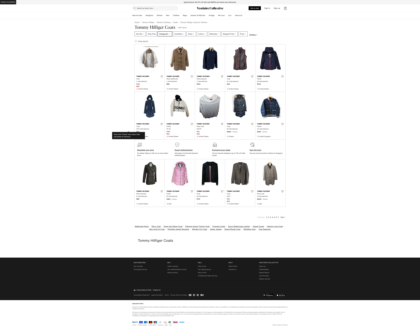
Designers (149, 15)
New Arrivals (137, 15)
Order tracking (172, 266)
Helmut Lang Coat (275, 226)
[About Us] (244, 15)
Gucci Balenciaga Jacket (239, 226)
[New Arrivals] (144, 15)
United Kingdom (142, 325)
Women (160, 15)
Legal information (157, 295)
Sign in (267, 8)
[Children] (181, 15)
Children (176, 15)
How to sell (202, 266)
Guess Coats (258, 226)
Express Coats (219, 226)
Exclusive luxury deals (221, 150)
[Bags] (188, 15)
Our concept (138, 266)
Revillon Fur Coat (199, 229)
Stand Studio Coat (232, 229)
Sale (230, 15)
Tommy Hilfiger (148, 22)
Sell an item (254, 8)
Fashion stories (264, 279)
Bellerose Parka (142, 226)
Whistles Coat (249, 229)
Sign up (277, 8)
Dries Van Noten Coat (173, 226)
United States (152, 325)
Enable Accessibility (8, 2)
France (134, 325)
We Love (221, 15)
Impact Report (264, 272)
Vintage (211, 15)
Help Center (233, 266)
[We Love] (226, 15)
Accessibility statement (141, 295)
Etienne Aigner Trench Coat (197, 226)
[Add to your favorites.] (161, 76)
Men (167, 15)
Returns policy (172, 272)
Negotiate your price (145, 150)
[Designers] (155, 15)
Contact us (232, 269)
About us (262, 266)
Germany (160, 325)
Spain (166, 325)
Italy (170, 325)
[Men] (171, 15)
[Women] (164, 15)
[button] (285, 8)
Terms (167, 295)
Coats (175, 22)
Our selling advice (204, 269)
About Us (238, 15)
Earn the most (255, 150)
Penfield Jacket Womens (178, 229)
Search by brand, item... (145, 8)
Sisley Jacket (215, 229)
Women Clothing (163, 22)
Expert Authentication (184, 150)
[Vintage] (216, 15)
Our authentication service (177, 269)
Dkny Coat (156, 226)
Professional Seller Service (207, 276)
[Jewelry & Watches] (207, 15)
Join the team (264, 276)
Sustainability (264, 269)
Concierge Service (140, 269)
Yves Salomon (264, 229)
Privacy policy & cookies (178, 295)
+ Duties (234, 132)
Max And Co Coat (157, 229)
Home (137, 22)
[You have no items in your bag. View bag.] (285, 8)
